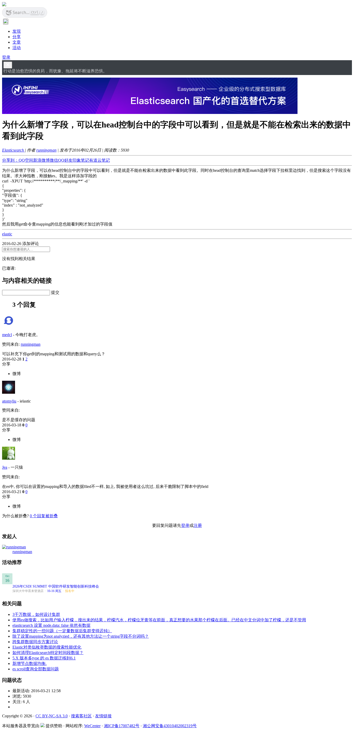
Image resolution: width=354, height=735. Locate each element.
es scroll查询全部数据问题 (35, 669)
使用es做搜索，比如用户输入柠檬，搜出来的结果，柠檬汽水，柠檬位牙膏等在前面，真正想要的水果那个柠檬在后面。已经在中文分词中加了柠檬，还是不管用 (159, 620)
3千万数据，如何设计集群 (36, 614)
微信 (54, 160)
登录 (6, 57)
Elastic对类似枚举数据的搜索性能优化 (46, 647)
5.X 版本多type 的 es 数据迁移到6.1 (44, 658)
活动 (16, 47)
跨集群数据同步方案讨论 (35, 641)
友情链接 (103, 716)
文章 (16, 42)
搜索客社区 (81, 716)
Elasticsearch (13, 150)
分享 (16, 37)
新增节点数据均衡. (29, 663)
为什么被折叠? (15, 516)
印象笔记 (81, 160)
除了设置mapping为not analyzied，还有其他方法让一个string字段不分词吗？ (80, 636)
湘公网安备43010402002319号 (170, 726)
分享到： (10, 160)
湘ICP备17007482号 (121, 726)
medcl (7, 334)
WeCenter (92, 726)
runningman (46, 150)
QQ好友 (65, 160)
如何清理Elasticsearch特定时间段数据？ (47, 652)
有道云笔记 (99, 160)
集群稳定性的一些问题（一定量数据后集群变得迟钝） (62, 631)
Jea (4, 467)
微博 (16, 373)
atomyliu (9, 401)
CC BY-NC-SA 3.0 (52, 716)
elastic (7, 234)
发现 (16, 31)
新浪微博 (41, 160)
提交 (55, 292)
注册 (198, 525)
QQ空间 (26, 160)
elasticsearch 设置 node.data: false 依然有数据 (51, 625)
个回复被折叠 (44, 516)
